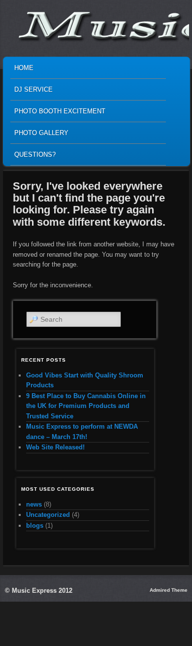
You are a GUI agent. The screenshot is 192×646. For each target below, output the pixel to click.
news (34, 504)
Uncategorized (48, 514)
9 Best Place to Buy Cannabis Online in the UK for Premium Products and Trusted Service (86, 406)
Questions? (35, 154)
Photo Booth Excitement (59, 111)
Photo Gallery (41, 132)
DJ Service (33, 89)
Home (23, 67)
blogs (34, 525)
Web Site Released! (55, 447)
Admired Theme (169, 590)
